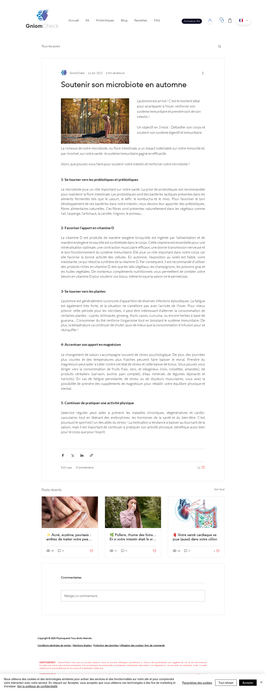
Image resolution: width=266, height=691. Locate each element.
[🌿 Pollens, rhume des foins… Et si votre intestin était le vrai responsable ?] (133, 512)
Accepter (247, 683)
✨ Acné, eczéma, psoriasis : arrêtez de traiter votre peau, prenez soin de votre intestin (68, 537)
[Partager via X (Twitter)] (72, 455)
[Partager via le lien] (91, 455)
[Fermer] (261, 682)
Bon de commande (155, 645)
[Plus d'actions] (202, 72)
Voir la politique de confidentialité (37, 686)
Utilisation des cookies (132, 645)
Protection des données (106, 645)
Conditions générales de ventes (54, 645)
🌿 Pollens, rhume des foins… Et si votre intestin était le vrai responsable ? (133, 537)
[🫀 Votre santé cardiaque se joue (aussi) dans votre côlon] (196, 512)
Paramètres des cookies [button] (197, 683)
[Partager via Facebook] (63, 455)
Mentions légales (82, 645)
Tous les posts (50, 46)
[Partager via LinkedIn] (82, 455)
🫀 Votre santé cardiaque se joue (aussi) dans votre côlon (195, 537)
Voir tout (219, 489)
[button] (219, 46)
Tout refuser (225, 683)
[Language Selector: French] (243, 20)
